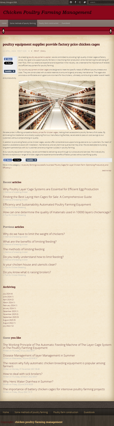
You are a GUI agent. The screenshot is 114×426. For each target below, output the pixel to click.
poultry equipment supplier (40, 57)
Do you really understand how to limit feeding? (33, 256)
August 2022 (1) (9, 323)
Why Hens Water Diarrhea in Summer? (28, 381)
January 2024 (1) (9, 308)
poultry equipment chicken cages (35, 69)
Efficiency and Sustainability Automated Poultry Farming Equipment (47, 204)
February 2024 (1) (10, 305)
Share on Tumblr (9, 71)
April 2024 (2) (8, 299)
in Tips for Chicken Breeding (14, 207)
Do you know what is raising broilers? (27, 272)
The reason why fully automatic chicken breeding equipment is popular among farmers (54, 365)
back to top (106, 170)
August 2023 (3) (9, 320)
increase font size (32, 51)
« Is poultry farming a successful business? (37, 165)
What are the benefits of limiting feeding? (30, 241)
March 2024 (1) (9, 302)
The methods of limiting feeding (23, 249)
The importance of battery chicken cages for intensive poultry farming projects (54, 389)
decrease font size (29, 51)
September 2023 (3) (11, 317)
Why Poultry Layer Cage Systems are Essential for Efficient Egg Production (51, 189)
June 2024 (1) (8, 296)
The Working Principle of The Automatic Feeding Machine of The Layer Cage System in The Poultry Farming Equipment (57, 346)
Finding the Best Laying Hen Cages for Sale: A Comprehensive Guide (47, 196)
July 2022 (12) (8, 326)
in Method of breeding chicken (15, 192)
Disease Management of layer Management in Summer (39, 355)
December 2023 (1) (10, 311)
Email (43, 51)
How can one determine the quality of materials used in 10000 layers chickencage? (57, 212)
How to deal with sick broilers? (22, 373)
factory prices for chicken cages (45, 132)
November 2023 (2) (10, 314)
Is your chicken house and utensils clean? (29, 264)
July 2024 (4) (8, 293)
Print (36, 51)
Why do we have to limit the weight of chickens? (34, 233)
